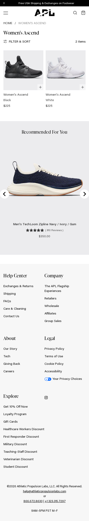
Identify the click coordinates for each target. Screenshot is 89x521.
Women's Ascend (32, 23)
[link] (23, 79)
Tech (6, 356)
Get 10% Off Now (15, 406)
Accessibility (53, 371)
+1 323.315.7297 (55, 501)
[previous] (75, 3)
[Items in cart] (83, 12)
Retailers (50, 298)
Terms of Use (53, 356)
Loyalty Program (14, 414)
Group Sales (52, 321)
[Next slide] (84, 194)
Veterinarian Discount (18, 459)
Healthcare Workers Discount (23, 429)
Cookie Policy (53, 364)
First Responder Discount (21, 436)
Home (7, 23)
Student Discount (15, 467)
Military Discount (15, 444)
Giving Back (11, 364)
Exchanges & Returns (18, 286)
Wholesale (51, 306)
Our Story (10, 349)
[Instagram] (46, 397)
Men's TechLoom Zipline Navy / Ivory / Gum (44, 224)
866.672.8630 (33, 501)
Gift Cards (10, 421)
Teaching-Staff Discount (20, 451)
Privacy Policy (54, 349)
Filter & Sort (20, 41)
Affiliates (50, 313)
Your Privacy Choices (67, 379)
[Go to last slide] (4, 194)
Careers (8, 371)
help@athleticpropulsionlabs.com (44, 491)
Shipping (9, 293)
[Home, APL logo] (44, 12)
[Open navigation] (5, 12)
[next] (86, 3)
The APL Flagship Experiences (56, 288)
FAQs (7, 301)
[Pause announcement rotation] (4, 3)
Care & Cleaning (14, 308)
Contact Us (11, 316)
